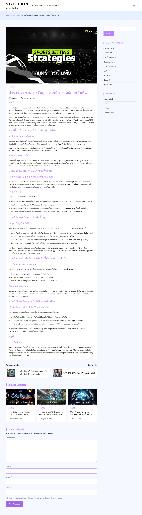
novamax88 (108, 53)
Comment (10, 438)
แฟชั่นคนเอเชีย (109, 113)
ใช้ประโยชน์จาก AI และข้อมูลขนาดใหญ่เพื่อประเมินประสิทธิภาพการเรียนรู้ (82, 413)
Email (9, 477)
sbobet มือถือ (108, 75)
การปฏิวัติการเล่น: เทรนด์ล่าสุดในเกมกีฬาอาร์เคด (19, 413)
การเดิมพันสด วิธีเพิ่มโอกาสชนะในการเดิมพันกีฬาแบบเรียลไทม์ (51, 413)
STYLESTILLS (17, 4)
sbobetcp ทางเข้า (109, 62)
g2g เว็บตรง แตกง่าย (110, 57)
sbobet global (108, 84)
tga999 (106, 71)
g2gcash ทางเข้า (109, 48)
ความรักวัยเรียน (38, 5)
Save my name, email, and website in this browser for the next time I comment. (35, 498)
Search (109, 33)
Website (9, 488)
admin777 (16, 98)
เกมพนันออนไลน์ (54, 5)
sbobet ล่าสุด (108, 80)
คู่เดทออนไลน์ (108, 99)
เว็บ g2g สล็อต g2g (110, 66)
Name (9, 466)
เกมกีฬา (12, 87)
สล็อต (105, 104)
